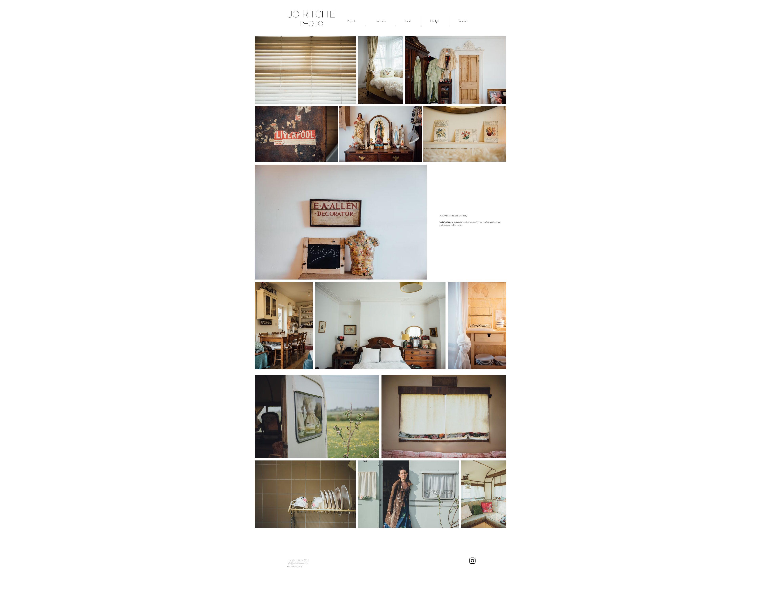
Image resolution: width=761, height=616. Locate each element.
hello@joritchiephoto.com (297, 563)
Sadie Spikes (445, 221)
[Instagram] (472, 560)
